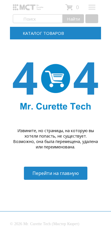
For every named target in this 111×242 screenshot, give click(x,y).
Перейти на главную (55, 173)
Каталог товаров (43, 33)
